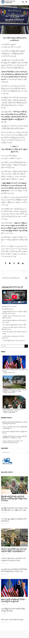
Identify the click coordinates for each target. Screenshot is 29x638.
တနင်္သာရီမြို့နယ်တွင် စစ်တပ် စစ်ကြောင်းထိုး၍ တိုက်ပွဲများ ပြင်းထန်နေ (13, 610)
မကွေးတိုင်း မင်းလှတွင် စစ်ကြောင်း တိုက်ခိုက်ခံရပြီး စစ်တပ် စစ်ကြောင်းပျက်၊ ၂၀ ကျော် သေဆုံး (14, 570)
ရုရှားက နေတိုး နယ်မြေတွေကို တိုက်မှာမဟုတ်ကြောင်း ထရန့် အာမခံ (15, 370)
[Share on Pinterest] (18, 263)
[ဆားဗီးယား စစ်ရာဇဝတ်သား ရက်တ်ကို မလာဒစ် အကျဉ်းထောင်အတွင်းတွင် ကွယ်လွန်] (14, 402)
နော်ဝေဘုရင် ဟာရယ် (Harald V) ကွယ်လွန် (12, 619)
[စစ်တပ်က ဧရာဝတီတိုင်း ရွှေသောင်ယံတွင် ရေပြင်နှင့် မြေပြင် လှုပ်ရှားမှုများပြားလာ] (14, 537)
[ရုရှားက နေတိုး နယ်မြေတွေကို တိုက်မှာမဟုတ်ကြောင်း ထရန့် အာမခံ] (14, 362)
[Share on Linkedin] (22, 263)
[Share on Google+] (14, 263)
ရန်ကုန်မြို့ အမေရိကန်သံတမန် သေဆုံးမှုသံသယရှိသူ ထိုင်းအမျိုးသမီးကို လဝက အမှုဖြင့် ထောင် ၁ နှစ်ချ (15, 390)
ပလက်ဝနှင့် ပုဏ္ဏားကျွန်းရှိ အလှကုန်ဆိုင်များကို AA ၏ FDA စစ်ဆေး (14, 520)
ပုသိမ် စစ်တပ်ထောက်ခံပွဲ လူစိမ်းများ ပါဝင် (11, 278)
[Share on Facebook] (5, 263)
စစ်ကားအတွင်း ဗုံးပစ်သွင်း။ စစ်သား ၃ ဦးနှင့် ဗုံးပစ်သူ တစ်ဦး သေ (16, 271)
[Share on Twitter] (9, 263)
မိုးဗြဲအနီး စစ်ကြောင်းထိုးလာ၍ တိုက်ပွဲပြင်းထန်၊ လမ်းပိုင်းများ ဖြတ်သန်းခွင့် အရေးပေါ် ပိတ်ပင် (15, 423)
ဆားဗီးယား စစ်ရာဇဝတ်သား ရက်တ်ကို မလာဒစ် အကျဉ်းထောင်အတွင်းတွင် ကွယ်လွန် (13, 410)
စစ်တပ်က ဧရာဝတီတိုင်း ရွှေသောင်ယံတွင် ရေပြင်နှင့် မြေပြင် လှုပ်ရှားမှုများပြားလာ (15, 427)
